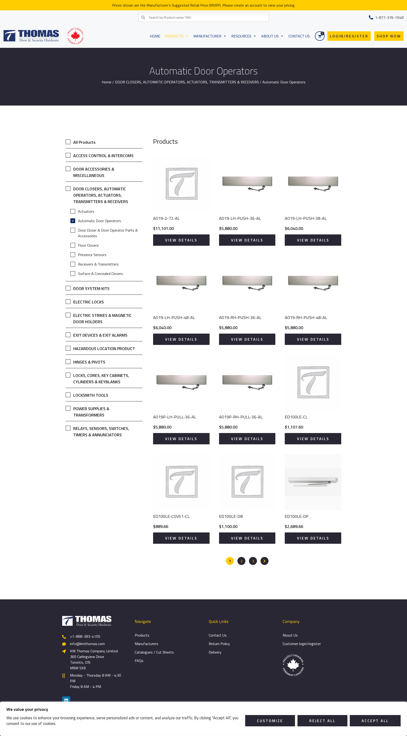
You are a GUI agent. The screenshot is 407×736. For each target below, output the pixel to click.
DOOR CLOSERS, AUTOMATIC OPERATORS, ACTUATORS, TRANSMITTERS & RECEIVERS (187, 82)
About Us (270, 36)
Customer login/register (302, 643)
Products (174, 36)
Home (155, 36)
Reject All (322, 721)
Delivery (215, 652)
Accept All (375, 721)
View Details (181, 240)
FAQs (139, 660)
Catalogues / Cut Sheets (154, 652)
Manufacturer (207, 36)
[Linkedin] (66, 700)
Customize (270, 721)
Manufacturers (146, 643)
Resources (241, 36)
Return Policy (219, 643)
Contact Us (299, 36)
